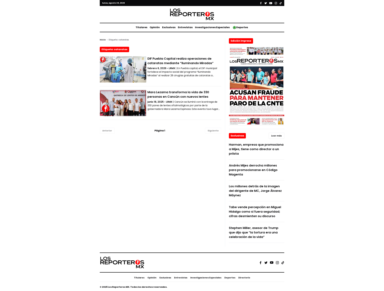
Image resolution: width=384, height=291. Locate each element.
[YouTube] (271, 262)
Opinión (155, 27)
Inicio (103, 39)
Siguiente (213, 130)
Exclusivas (169, 27)
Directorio (244, 277)
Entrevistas (185, 27)
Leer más (276, 135)
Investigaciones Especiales (212, 27)
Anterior (107, 130)
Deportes (242, 27)
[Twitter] (265, 262)
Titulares (141, 27)
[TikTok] (282, 262)
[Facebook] (260, 262)
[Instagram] (277, 262)
